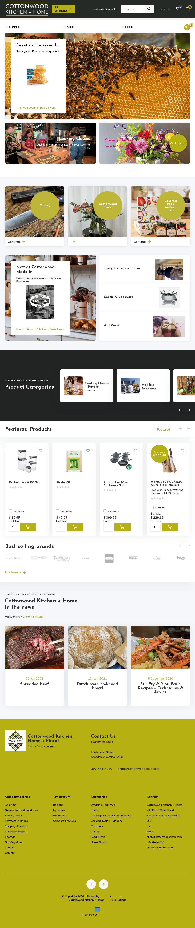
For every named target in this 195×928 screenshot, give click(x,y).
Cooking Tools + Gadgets (106, 821)
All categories (61, 9)
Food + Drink (98, 837)
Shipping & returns (16, 826)
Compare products (64, 821)
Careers (9, 853)
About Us (10, 805)
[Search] (149, 9)
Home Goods (99, 842)
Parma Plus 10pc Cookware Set (115, 484)
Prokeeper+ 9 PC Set (24, 482)
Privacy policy (13, 815)
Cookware (97, 826)
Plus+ (115, 896)
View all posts (32, 616)
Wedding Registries (103, 805)
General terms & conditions (21, 810)
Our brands (13, 572)
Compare (19, 511)
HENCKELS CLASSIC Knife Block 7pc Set (166, 483)
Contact (9, 847)
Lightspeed (105, 914)
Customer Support (103, 9)
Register (58, 805)
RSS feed (127, 896)
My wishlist (60, 815)
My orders (59, 810)
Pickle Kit (63, 482)
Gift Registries (13, 842)
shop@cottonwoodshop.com (138, 769)
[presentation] (180, 410)
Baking (95, 810)
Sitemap (10, 837)
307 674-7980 (101, 769)
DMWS (104, 896)
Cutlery (95, 831)
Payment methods (16, 821)
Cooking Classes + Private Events (111, 815)
